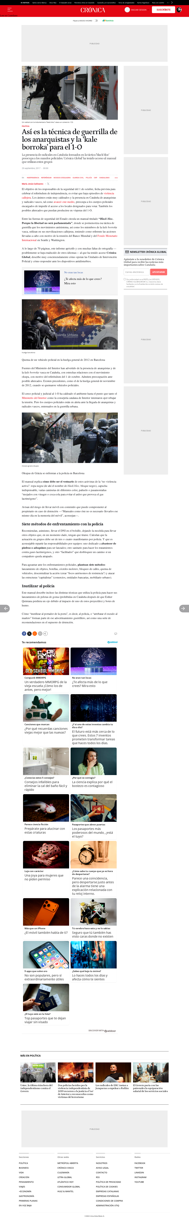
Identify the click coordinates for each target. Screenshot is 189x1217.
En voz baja (25, 1205)
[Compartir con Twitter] (29, 634)
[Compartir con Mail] (40, 633)
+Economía (25, 1191)
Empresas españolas (107, 1196)
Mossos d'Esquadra (62, 178)
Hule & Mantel (65, 1191)
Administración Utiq (107, 1205)
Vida (21, 1172)
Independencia (33, 178)
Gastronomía (26, 1196)
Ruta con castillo (158, 3)
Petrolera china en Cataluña (84, 3)
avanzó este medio (64, 202)
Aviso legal (102, 1167)
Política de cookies (107, 1186)
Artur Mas (52, 3)
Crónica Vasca (65, 1167)
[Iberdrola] (108, 20)
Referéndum (46, 178)
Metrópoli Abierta (67, 1163)
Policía (89, 178)
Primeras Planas (28, 1200)
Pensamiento (26, 1182)
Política (25, 126)
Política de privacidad (108, 1182)
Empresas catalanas (107, 1191)
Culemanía (63, 1172)
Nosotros (101, 1163)
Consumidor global (68, 1186)
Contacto (101, 1172)
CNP (95, 178)
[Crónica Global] (94, 9)
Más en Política (30, 1055)
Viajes (22, 1186)
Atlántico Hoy (65, 1182)
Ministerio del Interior (34, 398)
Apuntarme (158, 272)
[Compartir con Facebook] (24, 633)
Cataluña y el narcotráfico (106, 3)
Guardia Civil (78, 178)
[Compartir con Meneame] (34, 633)
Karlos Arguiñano (143, 3)
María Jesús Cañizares (33, 184)
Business (24, 1167)
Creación (24, 1177)
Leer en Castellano (8, 15)
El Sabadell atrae (65, 3)
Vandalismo (104, 178)
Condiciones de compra (109, 1200)
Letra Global (64, 1177)
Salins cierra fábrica (39, 3)
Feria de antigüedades (126, 3)
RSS (98, 1177)
